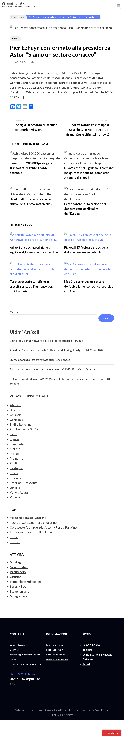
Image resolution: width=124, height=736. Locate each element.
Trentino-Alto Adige (23, 482)
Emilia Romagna (20, 424)
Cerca (14, 312)
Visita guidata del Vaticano (28, 517)
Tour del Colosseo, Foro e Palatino (33, 522)
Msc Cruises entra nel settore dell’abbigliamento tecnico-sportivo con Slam (88, 286)
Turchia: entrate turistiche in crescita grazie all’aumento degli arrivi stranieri (32, 286)
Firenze (15, 542)
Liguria (14, 439)
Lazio (13, 434)
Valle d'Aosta (19, 492)
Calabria (15, 414)
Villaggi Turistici (14, 3)
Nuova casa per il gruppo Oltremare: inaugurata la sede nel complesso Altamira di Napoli (89, 172)
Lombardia (17, 444)
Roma (14, 537)
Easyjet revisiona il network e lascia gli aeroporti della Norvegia (46, 340)
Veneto (15, 497)
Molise (14, 453)
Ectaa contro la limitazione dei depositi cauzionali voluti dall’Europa (85, 208)
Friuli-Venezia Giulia (24, 429)
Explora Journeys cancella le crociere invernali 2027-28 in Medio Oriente (52, 369)
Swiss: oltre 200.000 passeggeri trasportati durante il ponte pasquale (31, 168)
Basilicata (16, 410)
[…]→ (26, 97)
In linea (22, 674)
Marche (15, 448)
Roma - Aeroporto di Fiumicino (31, 532)
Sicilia (14, 473)
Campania (16, 419)
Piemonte (16, 458)
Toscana (15, 478)
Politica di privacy (62, 714)
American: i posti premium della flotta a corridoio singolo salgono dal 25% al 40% (56, 350)
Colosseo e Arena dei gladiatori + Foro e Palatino (43, 527)
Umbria (15, 487)
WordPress (101, 710)
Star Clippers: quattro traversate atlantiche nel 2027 (40, 359)
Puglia (14, 463)
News (15, 38)
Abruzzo (15, 405)
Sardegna (16, 468)
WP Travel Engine (68, 710)
